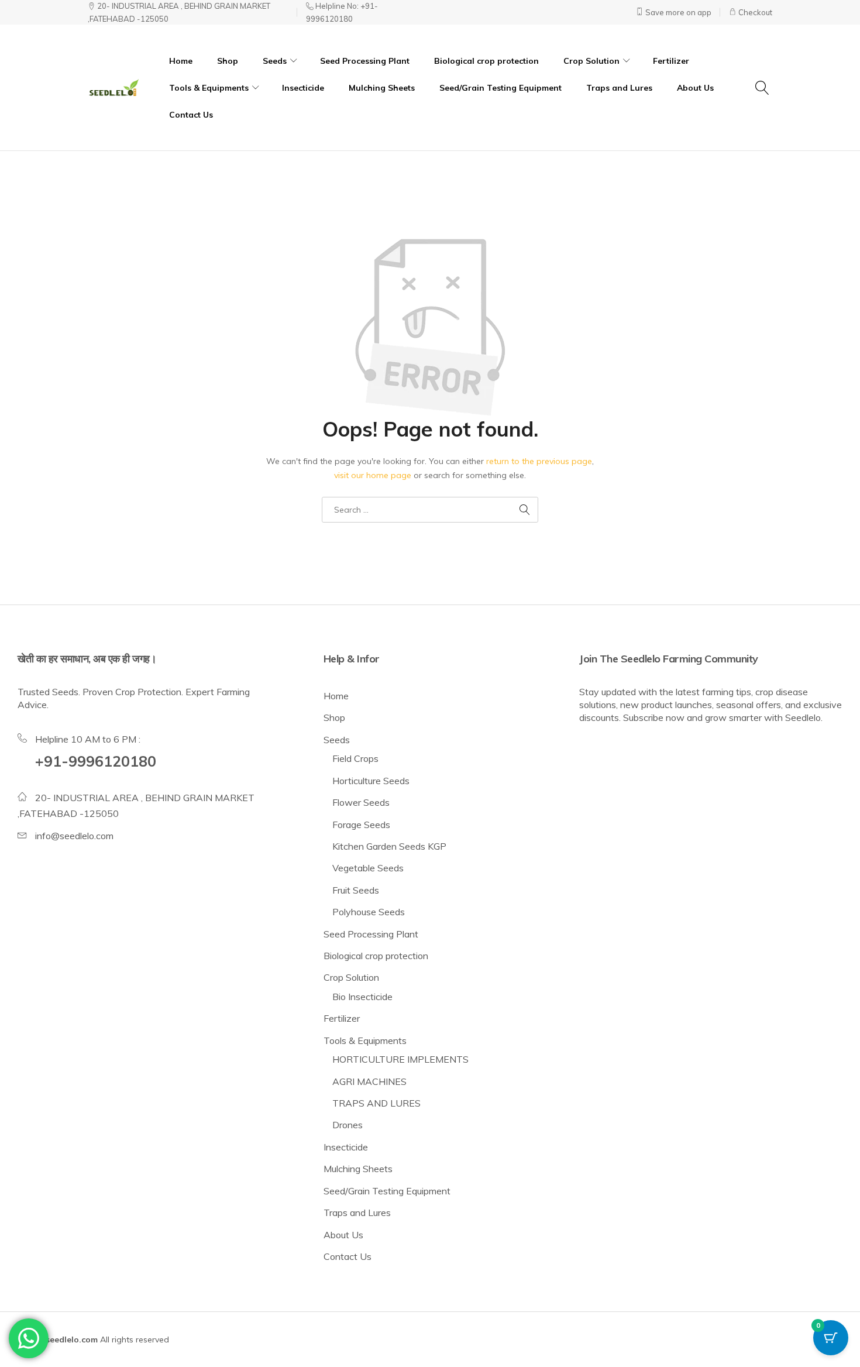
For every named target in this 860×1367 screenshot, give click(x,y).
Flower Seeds (361, 802)
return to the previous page (539, 461)
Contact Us (191, 114)
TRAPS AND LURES (376, 1103)
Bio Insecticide (362, 996)
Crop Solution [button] (591, 61)
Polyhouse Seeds (368, 912)
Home (180, 61)
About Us (695, 88)
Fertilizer (671, 61)
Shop (227, 61)
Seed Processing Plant (365, 61)
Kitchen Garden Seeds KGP (389, 846)
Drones (347, 1125)
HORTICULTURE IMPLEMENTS (400, 1059)
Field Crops (355, 758)
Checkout (754, 12)
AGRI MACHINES (369, 1081)
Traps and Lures (619, 88)
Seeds (337, 740)
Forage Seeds (361, 824)
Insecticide (303, 88)
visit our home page (372, 475)
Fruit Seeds (355, 890)
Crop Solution (351, 977)
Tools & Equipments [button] (209, 88)
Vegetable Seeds (368, 868)
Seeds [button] (275, 61)
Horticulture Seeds (371, 780)
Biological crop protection (486, 61)
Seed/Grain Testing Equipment (500, 88)
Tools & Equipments (365, 1040)
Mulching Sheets (382, 88)
